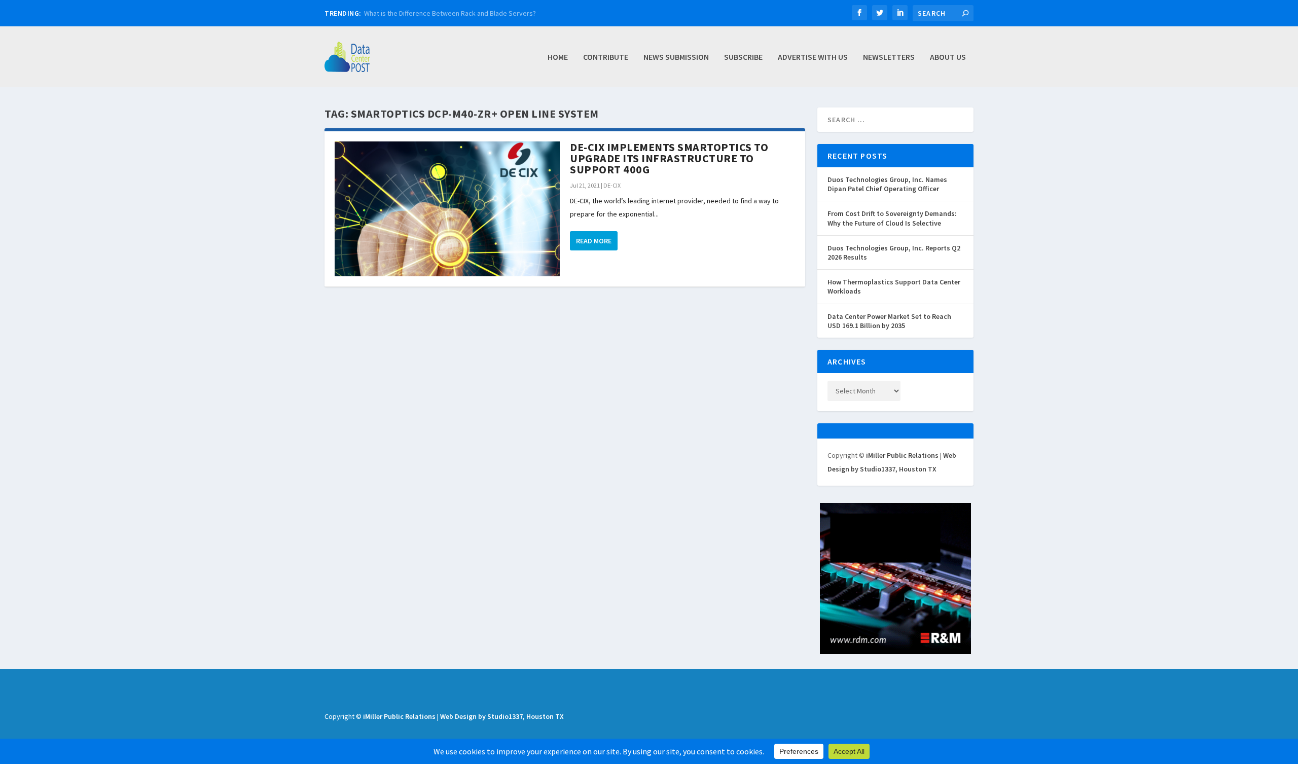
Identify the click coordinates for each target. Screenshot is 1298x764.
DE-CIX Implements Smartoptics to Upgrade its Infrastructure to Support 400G (669, 158)
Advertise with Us (813, 57)
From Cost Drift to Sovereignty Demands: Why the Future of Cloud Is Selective (892, 218)
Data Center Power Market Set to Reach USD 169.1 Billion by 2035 (889, 321)
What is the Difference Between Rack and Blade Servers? (450, 13)
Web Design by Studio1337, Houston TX (502, 716)
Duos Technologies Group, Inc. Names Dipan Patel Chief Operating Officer (887, 184)
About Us (948, 57)
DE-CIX (612, 185)
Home (558, 57)
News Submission (676, 57)
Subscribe (743, 57)
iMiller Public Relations (902, 455)
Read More (593, 240)
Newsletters (889, 57)
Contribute (605, 57)
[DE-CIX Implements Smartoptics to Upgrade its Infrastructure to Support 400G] (447, 208)
